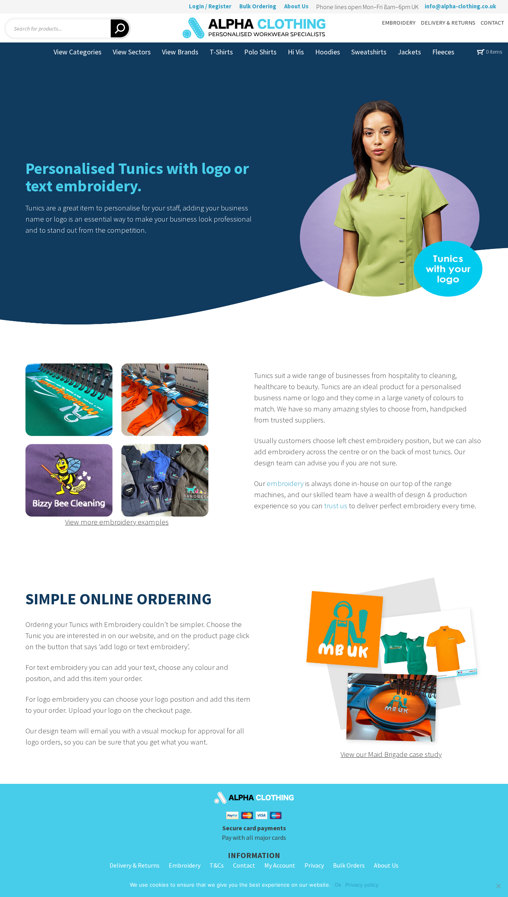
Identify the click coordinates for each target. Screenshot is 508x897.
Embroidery (184, 865)
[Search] (121, 28)
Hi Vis (296, 51)
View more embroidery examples (117, 522)
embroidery (285, 483)
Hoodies (327, 51)
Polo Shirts (260, 51)
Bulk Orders (349, 865)
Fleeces (443, 51)
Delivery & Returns (135, 865)
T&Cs (217, 865)
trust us (335, 505)
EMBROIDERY (399, 22)
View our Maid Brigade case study (391, 754)
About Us (296, 6)
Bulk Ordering (257, 6)
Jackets (409, 51)
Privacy (314, 865)
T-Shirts (221, 51)
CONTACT (492, 22)
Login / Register (210, 6)
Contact (244, 865)
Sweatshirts (369, 51)
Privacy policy (362, 885)
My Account (279, 865)
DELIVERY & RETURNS (448, 22)
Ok (338, 885)
